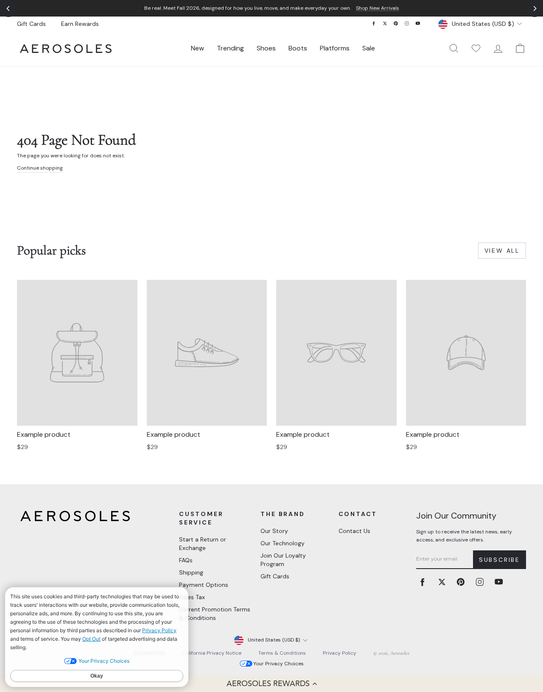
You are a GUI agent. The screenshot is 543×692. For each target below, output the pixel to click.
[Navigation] (271, 8)
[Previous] (8, 8)
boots (297, 48)
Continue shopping (40, 168)
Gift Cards (31, 24)
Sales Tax (192, 597)
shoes (266, 48)
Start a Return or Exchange (202, 544)
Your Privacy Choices (278, 664)
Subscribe (499, 560)
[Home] (66, 48)
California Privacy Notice (211, 653)
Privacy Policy (339, 653)
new (197, 48)
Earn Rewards (80, 24)
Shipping (191, 572)
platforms (335, 48)
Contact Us (354, 531)
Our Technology (282, 543)
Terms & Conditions (282, 653)
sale (368, 48)
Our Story (274, 531)
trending (230, 48)
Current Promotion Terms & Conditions (214, 614)
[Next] (534, 8)
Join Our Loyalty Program (283, 560)
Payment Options (203, 585)
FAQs (186, 560)
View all (502, 250)
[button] (271, 683)
